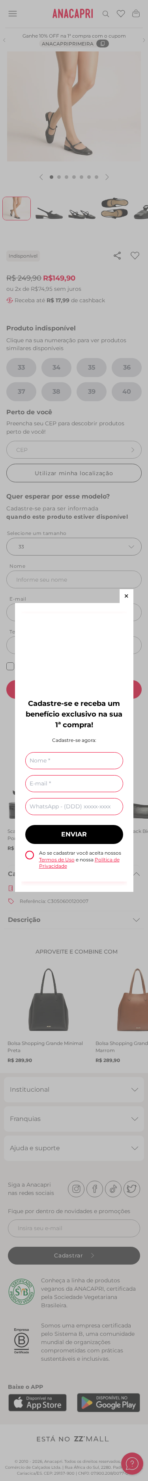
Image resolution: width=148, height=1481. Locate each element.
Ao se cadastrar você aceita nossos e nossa (80, 859)
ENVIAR (74, 834)
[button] (126, 596)
